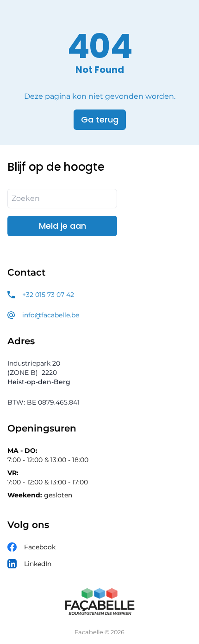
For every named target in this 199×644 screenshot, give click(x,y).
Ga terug (99, 119)
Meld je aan (62, 226)
